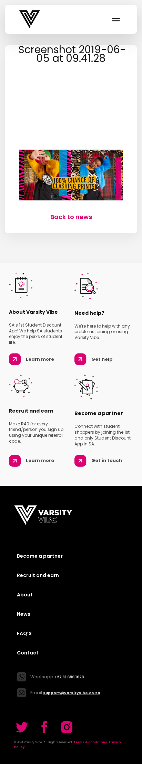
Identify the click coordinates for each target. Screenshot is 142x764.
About (25, 594)
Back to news (71, 217)
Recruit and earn (38, 575)
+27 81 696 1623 (69, 677)
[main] (71, 133)
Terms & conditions (90, 742)
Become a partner (40, 556)
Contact (28, 652)
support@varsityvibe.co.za (71, 693)
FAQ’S (24, 633)
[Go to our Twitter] (22, 727)
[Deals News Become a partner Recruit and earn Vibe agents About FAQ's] (115, 19)
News (23, 614)
